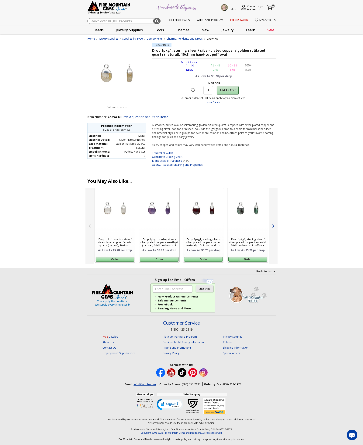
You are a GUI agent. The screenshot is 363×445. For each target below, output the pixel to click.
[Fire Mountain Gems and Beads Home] (108, 7)
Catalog (110, 336)
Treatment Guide (162, 153)
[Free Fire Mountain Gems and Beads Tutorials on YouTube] (172, 372)
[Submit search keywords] (157, 21)
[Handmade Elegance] (177, 7)
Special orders (231, 353)
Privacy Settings (232, 336)
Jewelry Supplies (108, 38)
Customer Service (181, 323)
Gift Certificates (179, 20)
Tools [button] (159, 30)
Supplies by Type (132, 38)
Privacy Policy (171, 353)
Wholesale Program (210, 20)
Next (273, 226)
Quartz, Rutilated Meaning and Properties (177, 164)
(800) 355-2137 (191, 384)
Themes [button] (182, 30)
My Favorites (267, 20)
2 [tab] (155, 265)
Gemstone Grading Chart (167, 156)
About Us (108, 342)
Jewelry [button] (227, 30)
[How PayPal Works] (214, 406)
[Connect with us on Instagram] (203, 372)
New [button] (205, 30)
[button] (170, 404)
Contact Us (109, 347)
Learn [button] (250, 30)
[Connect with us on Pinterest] (193, 372)
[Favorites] (193, 90)
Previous (89, 226)
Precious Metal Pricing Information (184, 342)
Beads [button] (98, 30)
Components (155, 38)
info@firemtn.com (145, 384)
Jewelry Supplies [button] (129, 30)
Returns (227, 342)
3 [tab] (213, 265)
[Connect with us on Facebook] (161, 372)
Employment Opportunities (118, 353)
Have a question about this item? (144, 117)
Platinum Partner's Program (180, 336)
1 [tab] (97, 265)
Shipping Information (235, 347)
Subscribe (204, 288)
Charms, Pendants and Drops (185, 38)
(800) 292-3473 (232, 384)
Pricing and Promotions (177, 347)
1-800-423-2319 (182, 329)
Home (91, 38)
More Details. (214, 102)
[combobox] (124, 21)
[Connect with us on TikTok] (182, 372)
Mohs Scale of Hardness (167, 160)
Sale (270, 30)
